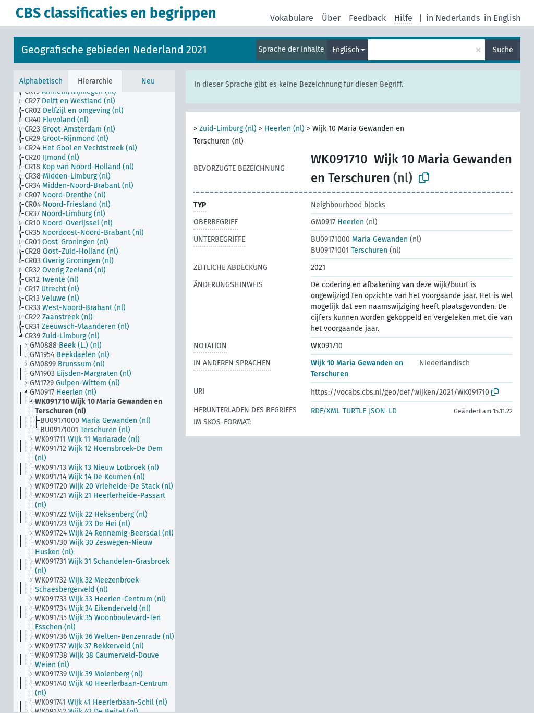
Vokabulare (291, 18)
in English (502, 18)
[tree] (94, 402)
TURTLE (354, 411)
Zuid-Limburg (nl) (228, 128)
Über (331, 18)
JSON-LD (383, 411)
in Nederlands (453, 18)
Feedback (367, 18)
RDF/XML (325, 411)
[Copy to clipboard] (424, 178)
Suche (503, 49)
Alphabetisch (41, 81)
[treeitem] (75, 92)
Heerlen (337, 222)
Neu (148, 81)
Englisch (345, 49)
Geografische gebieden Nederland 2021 (114, 49)
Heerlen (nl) (284, 128)
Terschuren (349, 250)
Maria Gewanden (359, 239)
